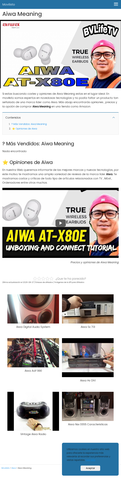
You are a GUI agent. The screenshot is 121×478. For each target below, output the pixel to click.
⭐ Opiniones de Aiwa (24, 128)
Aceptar (90, 468)
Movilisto (8, 4)
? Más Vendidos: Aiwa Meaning (29, 124)
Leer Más (90, 460)
